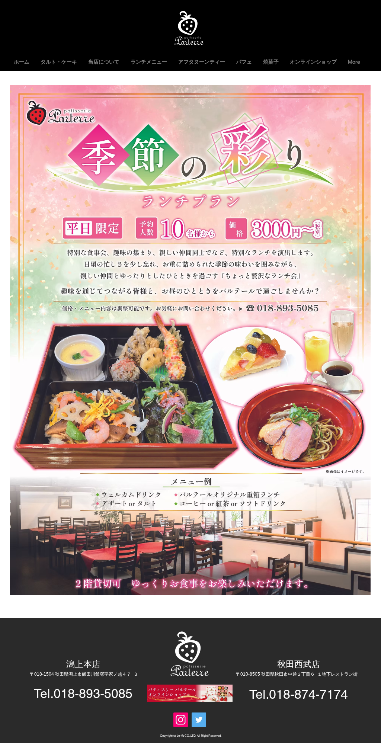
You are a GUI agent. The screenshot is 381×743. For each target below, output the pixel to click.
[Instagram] (180, 719)
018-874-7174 (308, 694)
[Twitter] (199, 719)
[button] (149, 62)
